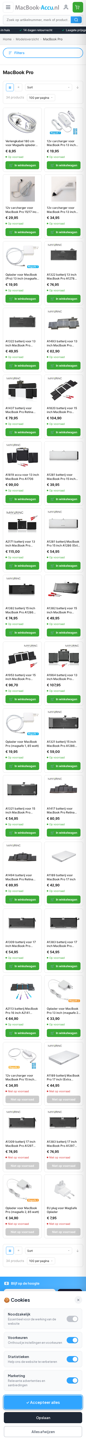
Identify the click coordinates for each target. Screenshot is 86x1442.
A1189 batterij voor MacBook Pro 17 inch (61, 877)
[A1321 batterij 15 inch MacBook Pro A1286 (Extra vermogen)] (63, 722)
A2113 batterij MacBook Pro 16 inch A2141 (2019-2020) (21, 1011)
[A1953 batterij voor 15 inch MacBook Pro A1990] (22, 656)
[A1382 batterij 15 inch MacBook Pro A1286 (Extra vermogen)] (22, 589)
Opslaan (43, 1417)
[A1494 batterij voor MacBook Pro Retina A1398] (22, 856)
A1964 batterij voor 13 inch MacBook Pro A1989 (62, 677)
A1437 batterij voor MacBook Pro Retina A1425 (19, 410)
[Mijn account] (66, 7)
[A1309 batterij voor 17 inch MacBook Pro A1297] (22, 923)
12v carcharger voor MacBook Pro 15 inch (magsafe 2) (19, 1077)
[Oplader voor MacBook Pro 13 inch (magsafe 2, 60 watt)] (63, 989)
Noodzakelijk (19, 1314)
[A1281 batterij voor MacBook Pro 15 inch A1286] (63, 456)
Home (7, 39)
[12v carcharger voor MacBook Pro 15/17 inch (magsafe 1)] (22, 189)
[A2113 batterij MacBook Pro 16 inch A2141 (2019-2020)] (22, 989)
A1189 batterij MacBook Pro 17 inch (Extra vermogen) (63, 1077)
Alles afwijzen (43, 1431)
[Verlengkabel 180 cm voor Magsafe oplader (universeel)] (22, 122)
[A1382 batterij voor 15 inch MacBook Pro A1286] (63, 589)
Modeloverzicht (27, 39)
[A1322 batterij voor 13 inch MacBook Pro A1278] (22, 322)
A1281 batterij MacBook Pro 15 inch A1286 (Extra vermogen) (64, 543)
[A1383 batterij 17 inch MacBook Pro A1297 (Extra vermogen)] (63, 1122)
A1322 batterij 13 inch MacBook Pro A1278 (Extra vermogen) (61, 276)
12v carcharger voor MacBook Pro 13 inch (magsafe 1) (61, 143)
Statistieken (18, 1356)
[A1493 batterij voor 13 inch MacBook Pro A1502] (63, 322)
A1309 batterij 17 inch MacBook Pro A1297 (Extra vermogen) (20, 1144)
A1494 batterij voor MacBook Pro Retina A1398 (19, 877)
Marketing (16, 1375)
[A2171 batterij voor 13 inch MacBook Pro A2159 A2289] (22, 522)
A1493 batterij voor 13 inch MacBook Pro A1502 (62, 343)
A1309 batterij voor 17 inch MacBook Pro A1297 (20, 944)
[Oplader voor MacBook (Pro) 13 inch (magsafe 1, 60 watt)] (22, 255)
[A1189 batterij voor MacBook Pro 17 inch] (63, 856)
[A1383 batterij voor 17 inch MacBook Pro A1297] (63, 923)
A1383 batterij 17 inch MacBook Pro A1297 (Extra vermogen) (62, 1144)
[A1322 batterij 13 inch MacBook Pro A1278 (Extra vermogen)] (63, 255)
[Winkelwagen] (78, 7)
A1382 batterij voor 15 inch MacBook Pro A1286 (62, 610)
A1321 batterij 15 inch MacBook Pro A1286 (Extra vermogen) (61, 744)
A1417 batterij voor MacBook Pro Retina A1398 (61, 810)
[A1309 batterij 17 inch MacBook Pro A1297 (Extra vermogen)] (22, 1122)
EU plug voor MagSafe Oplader (62, 1210)
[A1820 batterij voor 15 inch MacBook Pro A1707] (63, 389)
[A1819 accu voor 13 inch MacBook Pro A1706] (22, 456)
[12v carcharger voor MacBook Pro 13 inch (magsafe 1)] (63, 122)
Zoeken (76, 19)
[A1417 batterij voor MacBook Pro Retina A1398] (63, 789)
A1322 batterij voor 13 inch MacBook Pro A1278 (20, 343)
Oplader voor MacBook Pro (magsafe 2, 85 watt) (22, 1210)
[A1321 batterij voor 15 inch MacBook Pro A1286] (22, 789)
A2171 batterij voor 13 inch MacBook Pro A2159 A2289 (20, 543)
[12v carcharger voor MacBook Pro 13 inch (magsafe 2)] (63, 189)
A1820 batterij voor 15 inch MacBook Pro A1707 (62, 410)
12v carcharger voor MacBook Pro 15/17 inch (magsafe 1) (21, 210)
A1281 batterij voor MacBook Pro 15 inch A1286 (61, 477)
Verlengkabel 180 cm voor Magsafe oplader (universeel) (20, 143)
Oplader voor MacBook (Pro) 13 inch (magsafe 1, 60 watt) (21, 276)
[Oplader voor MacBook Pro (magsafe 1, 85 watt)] (22, 722)
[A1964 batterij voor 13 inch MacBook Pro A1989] (63, 656)
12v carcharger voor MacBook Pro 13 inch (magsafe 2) (61, 210)
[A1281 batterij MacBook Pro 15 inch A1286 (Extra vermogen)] (63, 522)
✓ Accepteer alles (43, 1402)
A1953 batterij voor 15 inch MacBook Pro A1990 (20, 677)
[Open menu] (8, 7)
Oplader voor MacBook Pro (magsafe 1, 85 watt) (22, 744)
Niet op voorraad (22, 1099)
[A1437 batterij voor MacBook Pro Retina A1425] (22, 389)
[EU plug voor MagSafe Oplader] (63, 1189)
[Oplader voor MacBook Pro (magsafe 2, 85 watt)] (22, 1189)
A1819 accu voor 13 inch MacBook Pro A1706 (22, 477)
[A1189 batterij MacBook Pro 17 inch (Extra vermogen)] (63, 1056)
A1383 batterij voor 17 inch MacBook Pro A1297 (62, 944)
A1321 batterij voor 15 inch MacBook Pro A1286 (20, 810)
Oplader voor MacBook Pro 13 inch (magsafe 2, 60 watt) (63, 1011)
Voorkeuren (17, 1337)
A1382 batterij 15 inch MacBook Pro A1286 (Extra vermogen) (20, 610)
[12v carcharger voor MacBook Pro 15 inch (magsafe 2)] (22, 1056)
